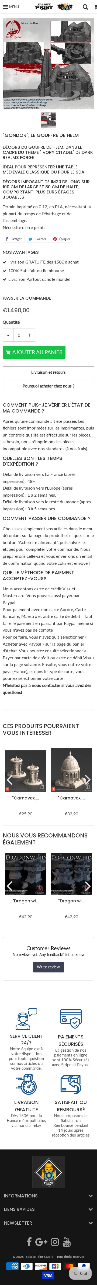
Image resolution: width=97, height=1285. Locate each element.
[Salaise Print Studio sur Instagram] (55, 1244)
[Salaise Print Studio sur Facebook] (29, 1244)
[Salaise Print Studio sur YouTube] (66, 1244)
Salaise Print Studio (39, 1257)
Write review (48, 967)
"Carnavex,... (25, 798)
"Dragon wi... (25, 901)
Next (87, 779)
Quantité (11, 321)
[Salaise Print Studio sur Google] (42, 1244)
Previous (9, 779)
